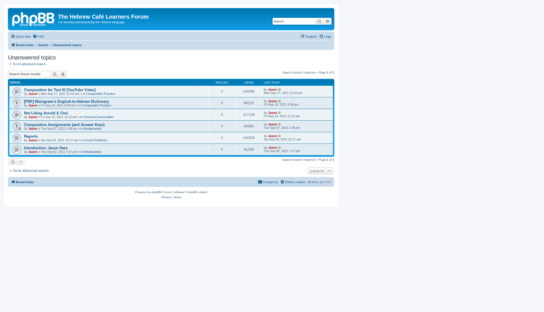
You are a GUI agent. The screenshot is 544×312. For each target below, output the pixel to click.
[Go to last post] (280, 89)
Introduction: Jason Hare (45, 148)
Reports (31, 136)
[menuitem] (38, 36)
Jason (32, 93)
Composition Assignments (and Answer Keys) (64, 125)
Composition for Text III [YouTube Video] (59, 90)
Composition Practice (100, 93)
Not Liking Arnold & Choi (46, 113)
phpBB (156, 192)
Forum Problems (95, 140)
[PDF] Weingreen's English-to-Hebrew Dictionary (66, 101)
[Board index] (33, 18)
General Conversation (98, 117)
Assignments (92, 128)
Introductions (92, 151)
